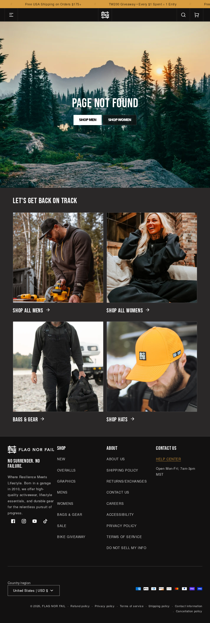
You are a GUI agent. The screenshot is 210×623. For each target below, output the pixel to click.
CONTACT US (118, 492)
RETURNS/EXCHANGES (127, 481)
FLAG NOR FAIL (53, 606)
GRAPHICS (66, 481)
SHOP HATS (117, 419)
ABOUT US (116, 458)
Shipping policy (159, 606)
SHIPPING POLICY (122, 470)
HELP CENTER (168, 458)
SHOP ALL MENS (28, 310)
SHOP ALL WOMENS (125, 310)
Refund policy (80, 606)
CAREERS (115, 503)
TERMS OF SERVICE (124, 536)
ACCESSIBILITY (120, 514)
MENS (62, 492)
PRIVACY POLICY (121, 525)
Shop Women (119, 119)
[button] (11, 14)
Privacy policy (105, 606)
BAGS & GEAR (25, 419)
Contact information (188, 606)
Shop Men (87, 119)
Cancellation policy (189, 611)
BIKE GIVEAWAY (71, 536)
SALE (61, 525)
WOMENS (65, 503)
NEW (61, 458)
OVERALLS (66, 470)
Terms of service (132, 606)
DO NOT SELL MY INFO (126, 547)
